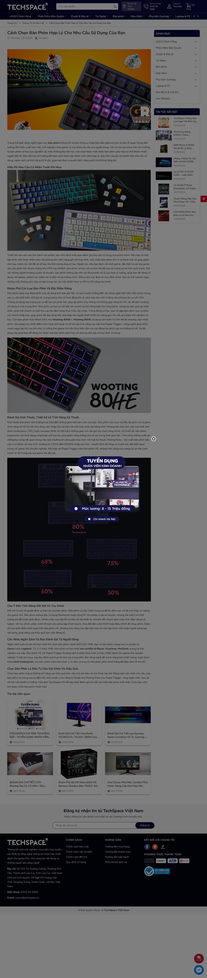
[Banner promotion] (101, 487)
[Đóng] (153, 438)
